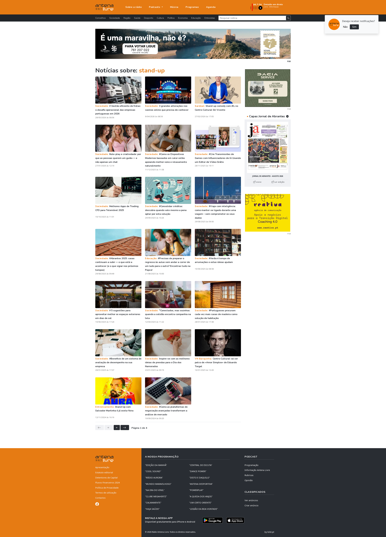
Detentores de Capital (106, 477)
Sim (354, 26)
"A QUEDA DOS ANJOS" (201, 496)
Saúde (137, 17)
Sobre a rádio (133, 7)
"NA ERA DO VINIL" (155, 490)
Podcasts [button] (155, 7)
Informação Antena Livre (257, 470)
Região (126, 17)
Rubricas (249, 475)
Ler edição (279, 181)
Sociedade (114, 17)
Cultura (160, 17)
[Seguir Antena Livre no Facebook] (97, 504)
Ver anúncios (251, 500)
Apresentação (102, 467)
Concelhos (100, 17)
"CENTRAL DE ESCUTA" (200, 465)
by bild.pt (269, 532)
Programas (192, 7)
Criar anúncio (251, 505)
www (258, 181)
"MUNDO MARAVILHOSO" (158, 483)
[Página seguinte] (117, 427)
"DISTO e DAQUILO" (199, 477)
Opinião (249, 480)
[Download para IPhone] (235, 520)
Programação (251, 465)
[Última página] (124, 427)
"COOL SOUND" (153, 471)
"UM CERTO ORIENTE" (200, 502)
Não (345, 26)
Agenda (211, 7)
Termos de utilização (105, 492)
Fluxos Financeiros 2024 (107, 482)
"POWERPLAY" (196, 490)
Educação (196, 17)
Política (171, 17)
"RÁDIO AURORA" (154, 477)
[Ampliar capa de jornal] (267, 147)
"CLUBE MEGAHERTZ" (156, 496)
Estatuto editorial (104, 472)
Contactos (100, 497)
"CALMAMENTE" (153, 502)
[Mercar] (267, 87)
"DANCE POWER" (197, 471)
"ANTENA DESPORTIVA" (201, 483)
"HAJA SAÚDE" (152, 508)
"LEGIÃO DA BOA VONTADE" (203, 508)
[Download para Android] (212, 520)
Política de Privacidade (107, 487)
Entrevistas (209, 17)
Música (174, 7)
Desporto (148, 17)
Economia (183, 17)
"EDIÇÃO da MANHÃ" (156, 465)
